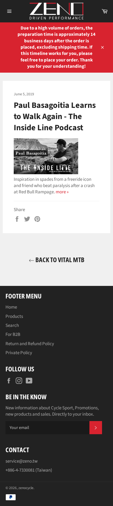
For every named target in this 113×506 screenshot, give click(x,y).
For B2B (12, 334)
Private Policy (18, 353)
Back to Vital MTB (59, 259)
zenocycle (25, 487)
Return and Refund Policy (29, 344)
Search (12, 325)
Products (14, 316)
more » (62, 192)
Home (11, 307)
